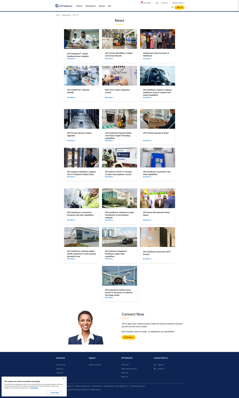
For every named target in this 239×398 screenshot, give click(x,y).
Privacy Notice (96, 386)
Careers (123, 373)
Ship (109, 6)
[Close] (64, 379)
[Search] (172, 7)
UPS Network (126, 358)
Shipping (58, 369)
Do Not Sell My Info (120, 386)
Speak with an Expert (95, 365)
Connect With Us (161, 358)
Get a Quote (59, 365)
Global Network (90, 6)
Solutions (79, 6)
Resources (60, 358)
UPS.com (124, 365)
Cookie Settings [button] (108, 386)
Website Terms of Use (82, 386)
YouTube (159, 369)
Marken (123, 377)
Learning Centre (66, 15)
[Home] (64, 6)
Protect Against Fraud (136, 386)
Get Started (128, 337)
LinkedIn (159, 365)
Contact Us (165, 3)
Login (157, 3)
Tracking (58, 373)
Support (92, 358)
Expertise (102, 6)
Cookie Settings (54, 392)
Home (57, 15)
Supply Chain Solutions (128, 369)
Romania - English (177, 3)
